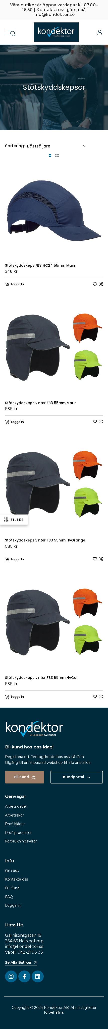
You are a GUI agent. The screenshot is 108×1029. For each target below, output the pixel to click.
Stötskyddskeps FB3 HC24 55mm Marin (40, 265)
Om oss (12, 870)
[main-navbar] (10, 32)
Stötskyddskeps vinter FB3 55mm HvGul (41, 678)
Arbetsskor (14, 815)
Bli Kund (12, 888)
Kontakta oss (16, 879)
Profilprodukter (18, 832)
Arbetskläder (16, 806)
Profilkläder (15, 824)
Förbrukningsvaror (21, 841)
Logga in (13, 905)
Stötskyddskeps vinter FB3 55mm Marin (41, 403)
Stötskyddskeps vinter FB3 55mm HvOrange (45, 540)
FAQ (9, 897)
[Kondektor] (56, 32)
